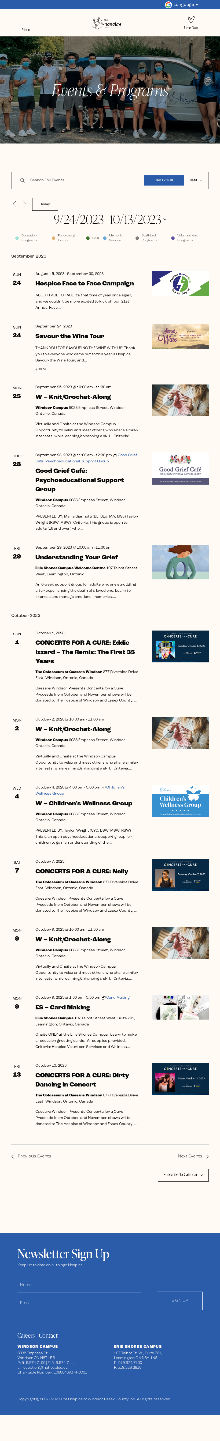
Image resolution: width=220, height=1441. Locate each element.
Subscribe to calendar (180, 1174)
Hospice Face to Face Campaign (84, 284)
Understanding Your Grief (76, 557)
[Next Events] (25, 204)
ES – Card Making (62, 1008)
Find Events (164, 180)
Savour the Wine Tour (69, 336)
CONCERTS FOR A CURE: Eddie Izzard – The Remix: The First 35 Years (85, 652)
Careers (26, 1335)
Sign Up (180, 1301)
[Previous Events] (14, 204)
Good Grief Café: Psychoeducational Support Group (79, 480)
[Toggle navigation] (25, 21)
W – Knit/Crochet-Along (73, 397)
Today (45, 204)
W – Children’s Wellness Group (83, 804)
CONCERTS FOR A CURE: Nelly (81, 872)
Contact (48, 1335)
